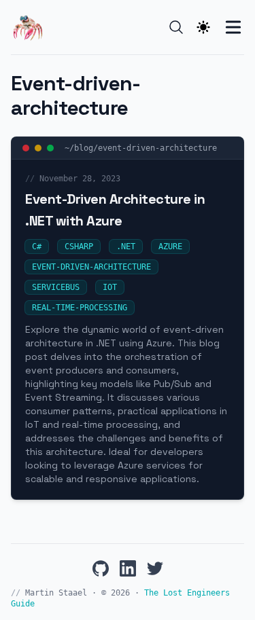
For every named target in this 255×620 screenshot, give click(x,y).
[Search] (176, 27)
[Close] (25, 148)
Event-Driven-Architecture (91, 267)
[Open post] (50, 148)
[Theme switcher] (203, 27)
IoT (110, 287)
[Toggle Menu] (233, 27)
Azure (170, 246)
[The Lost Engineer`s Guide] (31, 27)
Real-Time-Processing (79, 307)
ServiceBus (56, 287)
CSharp (79, 246)
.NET (125, 246)
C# (36, 246)
